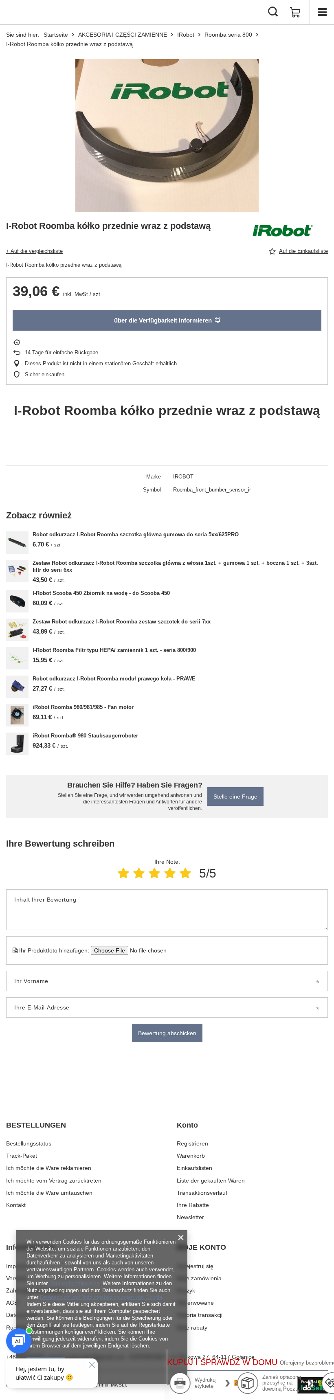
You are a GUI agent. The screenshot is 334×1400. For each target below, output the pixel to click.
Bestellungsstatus (28, 1143)
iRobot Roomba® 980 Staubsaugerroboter (85, 736)
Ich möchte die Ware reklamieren (48, 1168)
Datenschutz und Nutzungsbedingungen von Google (101, 1297)
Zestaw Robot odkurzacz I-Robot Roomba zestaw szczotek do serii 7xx (122, 622)
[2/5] (139, 873)
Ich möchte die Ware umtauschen (49, 1192)
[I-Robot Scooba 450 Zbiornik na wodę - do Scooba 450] (17, 601)
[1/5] (123, 873)
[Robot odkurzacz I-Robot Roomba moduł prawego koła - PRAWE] (17, 687)
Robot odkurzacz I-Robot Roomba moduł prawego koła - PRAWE (114, 679)
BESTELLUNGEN (36, 1125)
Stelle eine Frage (235, 796)
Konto (187, 1125)
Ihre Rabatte (193, 1205)
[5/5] (185, 873)
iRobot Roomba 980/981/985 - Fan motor (83, 707)
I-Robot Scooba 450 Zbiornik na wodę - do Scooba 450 (101, 593)
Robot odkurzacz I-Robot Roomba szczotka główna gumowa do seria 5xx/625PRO (136, 534)
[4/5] (170, 873)
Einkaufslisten (194, 1168)
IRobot (185, 34)
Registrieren (192, 1143)
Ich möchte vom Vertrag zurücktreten (53, 1180)
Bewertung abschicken (167, 1033)
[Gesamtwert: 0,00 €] (295, 12)
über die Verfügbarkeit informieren (163, 320)
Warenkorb (191, 1155)
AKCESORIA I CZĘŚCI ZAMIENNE (122, 34)
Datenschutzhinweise (74, 1283)
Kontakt (16, 1205)
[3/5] (154, 873)
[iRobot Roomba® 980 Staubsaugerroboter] (17, 744)
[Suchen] (273, 12)
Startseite (56, 34)
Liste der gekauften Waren (211, 1180)
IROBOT (183, 477)
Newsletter (190, 1217)
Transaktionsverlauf (202, 1192)
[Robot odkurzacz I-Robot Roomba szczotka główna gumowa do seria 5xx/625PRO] (17, 542)
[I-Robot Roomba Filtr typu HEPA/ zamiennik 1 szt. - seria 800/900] (17, 658)
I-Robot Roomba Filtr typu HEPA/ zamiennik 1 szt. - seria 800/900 (114, 650)
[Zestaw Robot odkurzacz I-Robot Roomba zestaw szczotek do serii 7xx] (17, 630)
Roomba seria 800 (228, 34)
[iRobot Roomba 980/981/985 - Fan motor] (17, 715)
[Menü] (322, 12)
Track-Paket (21, 1155)
